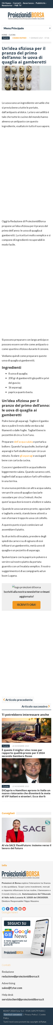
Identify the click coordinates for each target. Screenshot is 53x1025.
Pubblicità (40, 3)
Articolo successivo (35, 706)
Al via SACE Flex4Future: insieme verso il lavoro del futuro (26, 847)
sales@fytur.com (12, 988)
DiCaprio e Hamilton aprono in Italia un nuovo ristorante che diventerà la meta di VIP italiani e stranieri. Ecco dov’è (26, 793)
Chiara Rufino (19, 38)
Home (4, 35)
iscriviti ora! (26, 604)
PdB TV (18, 5)
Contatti (17, 3)
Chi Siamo (6, 3)
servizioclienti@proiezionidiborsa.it (23, 999)
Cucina (12, 35)
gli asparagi (26, 455)
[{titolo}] (26, 20)
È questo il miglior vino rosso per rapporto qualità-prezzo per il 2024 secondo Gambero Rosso (23, 753)
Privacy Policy (31, 1014)
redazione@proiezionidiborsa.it (20, 976)
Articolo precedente (19, 699)
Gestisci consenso (13, 1014)
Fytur (43, 1021)
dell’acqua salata (23, 441)
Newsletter (7, 5)
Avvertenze (28, 3)
